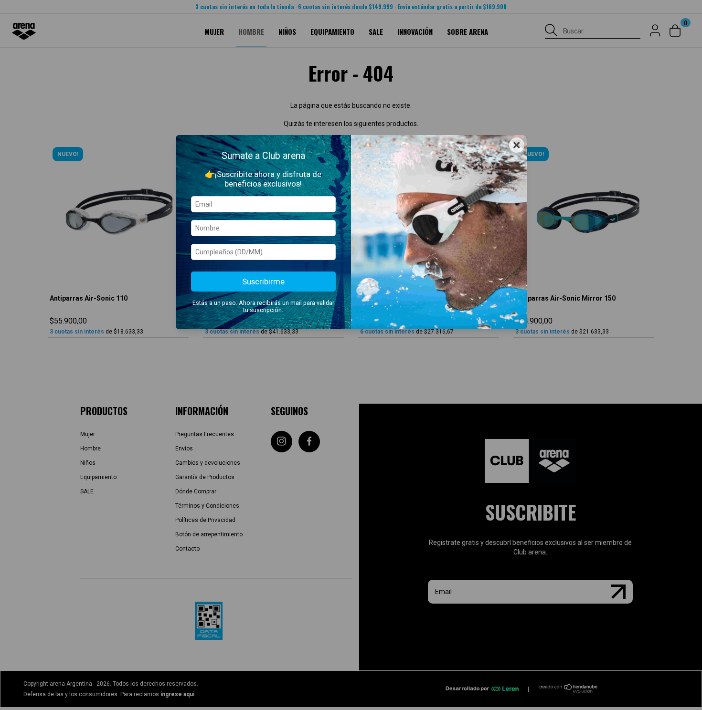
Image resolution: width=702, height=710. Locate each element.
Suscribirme (263, 281)
